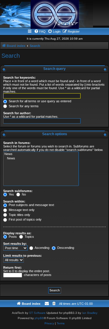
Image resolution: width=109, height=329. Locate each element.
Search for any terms (23, 106)
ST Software (37, 312)
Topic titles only (19, 215)
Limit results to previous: (22, 255)
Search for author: (17, 113)
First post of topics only (25, 219)
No (23, 194)
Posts (12, 236)
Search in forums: (17, 143)
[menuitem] (40, 31)
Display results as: (17, 233)
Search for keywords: (19, 77)
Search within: (14, 201)
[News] (41, 154)
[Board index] (55, 14)
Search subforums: (18, 191)
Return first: (12, 267)
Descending (65, 247)
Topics (29, 236)
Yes (11, 194)
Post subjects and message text (31, 205)
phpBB (39, 318)
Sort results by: (15, 243)
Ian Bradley (89, 312)
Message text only (21, 210)
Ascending (41, 247)
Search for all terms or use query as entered (39, 101)
